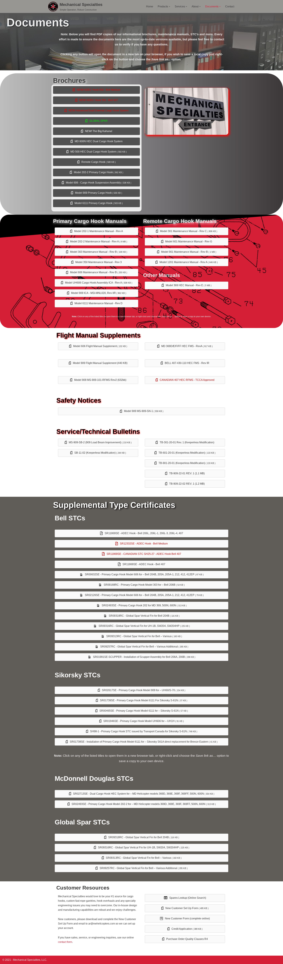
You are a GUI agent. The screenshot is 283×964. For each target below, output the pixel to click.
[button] (169, 6)
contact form (65, 942)
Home (149, 6)
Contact (229, 6)
